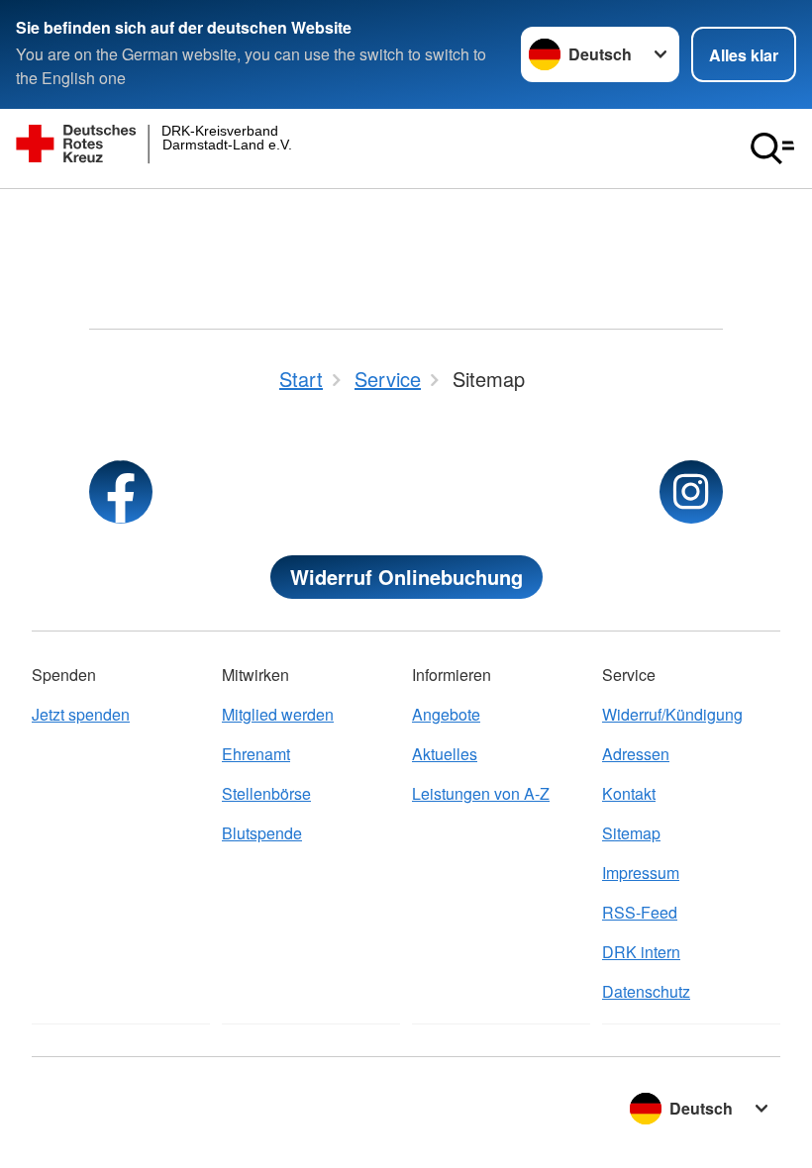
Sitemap (631, 833)
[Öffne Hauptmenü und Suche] (772, 148)
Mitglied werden (278, 714)
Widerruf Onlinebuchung (406, 576)
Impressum (640, 872)
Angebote (446, 714)
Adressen (635, 753)
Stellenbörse (266, 793)
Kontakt (629, 793)
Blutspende (262, 833)
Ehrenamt (256, 753)
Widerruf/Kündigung (672, 714)
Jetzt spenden (81, 714)
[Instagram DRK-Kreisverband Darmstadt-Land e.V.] (691, 492)
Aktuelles (444, 753)
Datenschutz (646, 991)
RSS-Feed (639, 912)
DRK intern (641, 951)
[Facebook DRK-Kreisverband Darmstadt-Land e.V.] (120, 492)
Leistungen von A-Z (481, 793)
